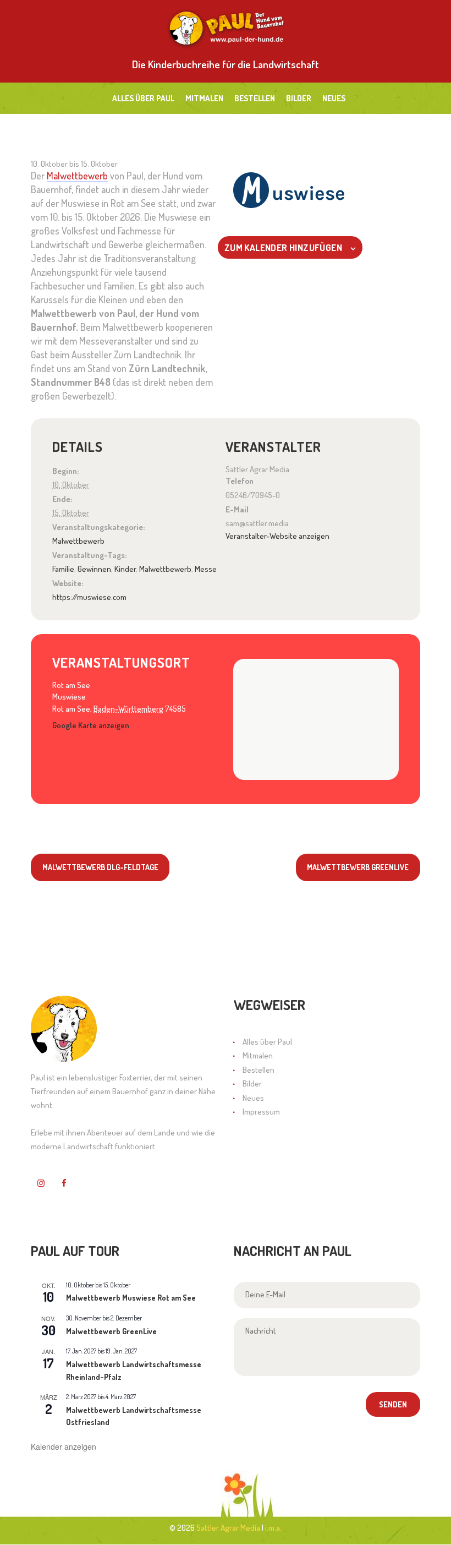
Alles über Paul (267, 1041)
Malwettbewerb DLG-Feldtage (100, 867)
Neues (253, 1098)
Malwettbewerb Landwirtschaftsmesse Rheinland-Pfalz (133, 1371)
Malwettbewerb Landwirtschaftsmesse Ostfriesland (133, 1416)
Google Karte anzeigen (90, 725)
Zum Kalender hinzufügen (283, 247)
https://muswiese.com (89, 597)
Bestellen (258, 1069)
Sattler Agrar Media (228, 1527)
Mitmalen (258, 1055)
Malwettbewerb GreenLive (358, 867)
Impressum (261, 1111)
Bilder (252, 1083)
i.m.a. (273, 1527)
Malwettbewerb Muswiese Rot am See (131, 1297)
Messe (206, 569)
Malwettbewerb (77, 176)
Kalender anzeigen (63, 1446)
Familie (63, 569)
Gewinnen (94, 569)
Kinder (125, 569)
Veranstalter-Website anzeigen (277, 536)
